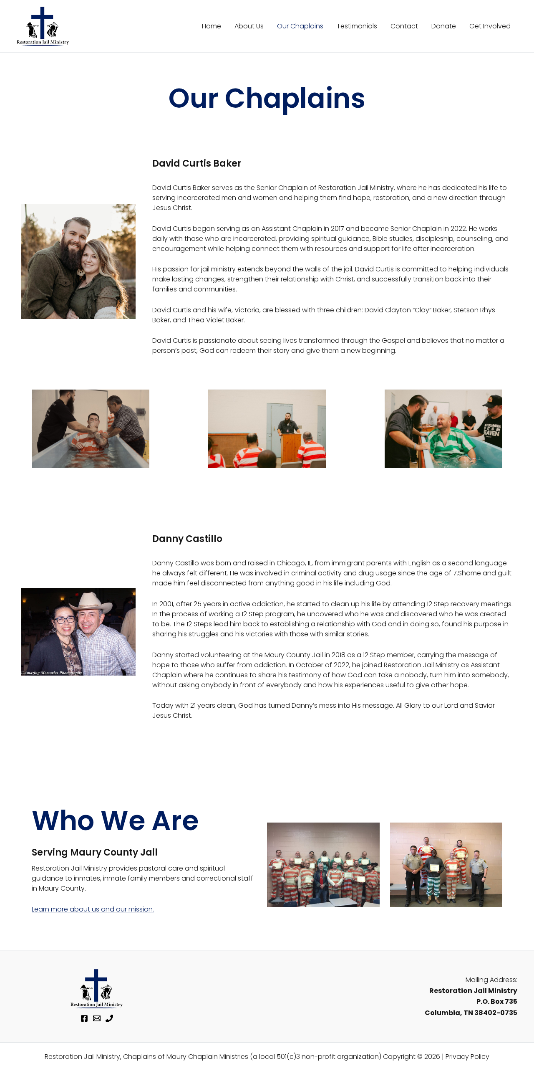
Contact (404, 26)
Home (211, 26)
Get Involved (490, 26)
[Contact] (97, 1018)
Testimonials (357, 26)
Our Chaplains (300, 26)
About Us (249, 26)
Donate (443, 26)
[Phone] (109, 1018)
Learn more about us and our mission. (93, 909)
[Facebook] (84, 1018)
